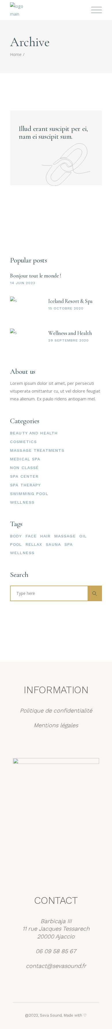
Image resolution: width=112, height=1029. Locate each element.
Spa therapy (25, 485)
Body (16, 536)
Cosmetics (23, 441)
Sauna (53, 544)
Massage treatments (37, 450)
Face (31, 536)
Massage (65, 536)
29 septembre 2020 (68, 340)
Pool (16, 544)
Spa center (24, 476)
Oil (82, 536)
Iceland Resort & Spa (70, 301)
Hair (45, 536)
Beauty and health (34, 433)
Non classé (24, 467)
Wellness (22, 502)
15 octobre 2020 (65, 308)
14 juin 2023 (22, 283)
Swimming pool (29, 493)
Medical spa (25, 459)
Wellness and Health (70, 333)
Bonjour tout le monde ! (35, 275)
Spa (68, 544)
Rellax (34, 544)
